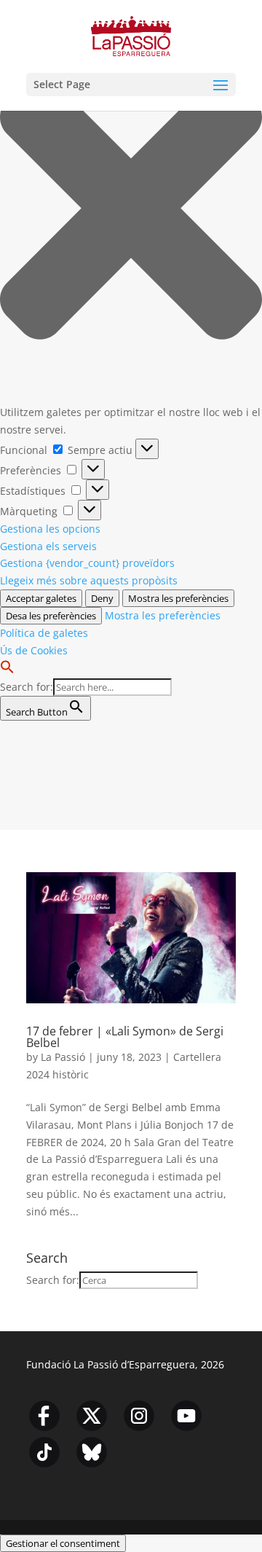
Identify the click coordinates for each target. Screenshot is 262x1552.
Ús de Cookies (34, 650)
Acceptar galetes (41, 598)
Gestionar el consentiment (63, 1543)
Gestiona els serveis (48, 546)
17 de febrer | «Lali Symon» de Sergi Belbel (124, 1037)
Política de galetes (44, 633)
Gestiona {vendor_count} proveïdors (87, 563)
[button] (131, 210)
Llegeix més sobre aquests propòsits (89, 580)
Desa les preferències (51, 615)
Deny (102, 598)
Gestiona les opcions (50, 529)
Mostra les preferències (178, 598)
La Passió (63, 1057)
